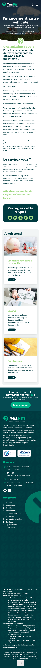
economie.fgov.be (14, 634)
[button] (37, 4)
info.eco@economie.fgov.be (18, 632)
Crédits (15, 31)
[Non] (36, 659)
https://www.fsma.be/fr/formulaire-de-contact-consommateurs (22, 642)
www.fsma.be (32, 643)
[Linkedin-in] (9, 490)
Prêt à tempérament (27, 31)
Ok (20, 663)
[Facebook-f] (5, 490)
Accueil (9, 31)
